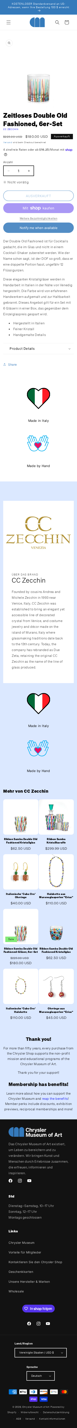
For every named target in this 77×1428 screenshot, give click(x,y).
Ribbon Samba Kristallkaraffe (56, 840)
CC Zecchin (10, 129)
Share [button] (12, 364)
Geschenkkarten (21, 1271)
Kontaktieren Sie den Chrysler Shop (35, 1262)
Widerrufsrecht (30, 1412)
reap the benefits (55, 1098)
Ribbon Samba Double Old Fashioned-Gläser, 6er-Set (21, 950)
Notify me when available (39, 228)
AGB (18, 1418)
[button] (8, 22)
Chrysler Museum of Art (36, 1406)
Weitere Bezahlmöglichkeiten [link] (39, 218)
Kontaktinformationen (52, 1418)
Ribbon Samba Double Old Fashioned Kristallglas (20, 840)
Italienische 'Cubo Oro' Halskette (21, 1010)
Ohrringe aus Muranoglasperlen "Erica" (56, 1010)
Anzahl (8, 162)
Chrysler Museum (22, 1242)
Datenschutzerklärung (56, 1412)
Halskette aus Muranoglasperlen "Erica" (56, 895)
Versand (7, 142)
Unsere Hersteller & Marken (29, 1281)
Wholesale (16, 1291)
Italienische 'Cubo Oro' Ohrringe (21, 895)
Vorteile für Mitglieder (25, 1252)
